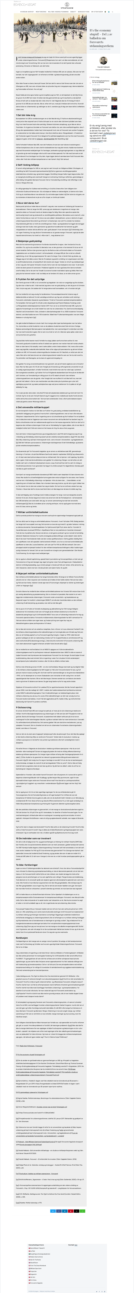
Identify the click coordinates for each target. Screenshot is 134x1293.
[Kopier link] (82, 1211)
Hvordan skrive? (27, 12)
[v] (66, 194)
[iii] (67, 139)
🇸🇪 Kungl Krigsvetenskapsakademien (39, 1254)
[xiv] (25, 760)
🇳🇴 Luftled (32, 1251)
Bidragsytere (84, 12)
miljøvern (40, 139)
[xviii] (70, 1025)
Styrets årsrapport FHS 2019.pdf (31, 1145)
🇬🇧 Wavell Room (33, 1263)
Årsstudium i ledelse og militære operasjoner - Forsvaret (38, 1174)
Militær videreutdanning (58, 12)
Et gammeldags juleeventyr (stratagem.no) (33, 1092)
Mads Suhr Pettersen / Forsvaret (31, 1046)
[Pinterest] (104, 1291)
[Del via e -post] (76, 1211)
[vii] (35, 317)
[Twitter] (96, 1291)
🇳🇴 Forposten (33, 1271)
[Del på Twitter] (53, 1211)
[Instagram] (102, 1291)
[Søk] (112, 12)
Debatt (73, 12)
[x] (71, 454)
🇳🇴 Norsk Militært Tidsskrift (37, 1248)
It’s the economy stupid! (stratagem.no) (31, 1055)
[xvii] (61, 979)
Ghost (49, 1291)
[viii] (72, 437)
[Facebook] (99, 1291)
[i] (46, 60)
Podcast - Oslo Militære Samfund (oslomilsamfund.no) (36, 1142)
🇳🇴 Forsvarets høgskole (35, 1283)
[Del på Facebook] (59, 1211)
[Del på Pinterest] (70, 1211)
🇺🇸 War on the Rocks (35, 1260)
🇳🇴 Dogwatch (33, 1274)
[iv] (50, 171)
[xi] (27, 504)
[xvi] (26, 926)
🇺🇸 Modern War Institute (36, 1257)
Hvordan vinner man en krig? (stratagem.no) (52, 1107)
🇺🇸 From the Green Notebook (37, 1265)
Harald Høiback (103, 67)
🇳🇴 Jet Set (32, 1277)
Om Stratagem (97, 12)
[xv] (58, 783)
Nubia (53, 1291)
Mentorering (41, 12)
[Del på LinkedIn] (65, 1211)
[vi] (70, 230)
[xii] (31, 586)
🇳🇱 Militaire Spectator (35, 1268)
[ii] (77, 98)
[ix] (17, 443)
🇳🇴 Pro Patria (32, 1280)
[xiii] (65, 644)
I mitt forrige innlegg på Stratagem (30, 57)
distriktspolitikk (49, 139)
